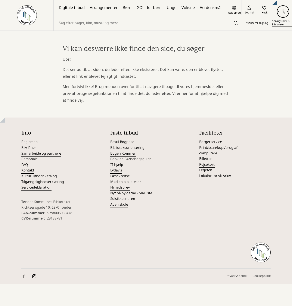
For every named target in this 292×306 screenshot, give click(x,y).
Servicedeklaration (36, 187)
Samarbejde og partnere (41, 153)
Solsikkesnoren (122, 198)
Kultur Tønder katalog (39, 176)
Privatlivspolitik (236, 276)
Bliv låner (28, 147)
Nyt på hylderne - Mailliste (131, 193)
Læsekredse (120, 176)
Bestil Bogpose (122, 142)
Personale (29, 159)
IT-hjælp (116, 164)
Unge (171, 7)
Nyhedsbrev (120, 187)
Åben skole (119, 204)
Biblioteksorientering (127, 147)
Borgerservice (210, 142)
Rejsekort (207, 164)
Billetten (205, 158)
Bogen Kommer (123, 153)
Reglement (30, 142)
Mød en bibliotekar (125, 181)
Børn (127, 7)
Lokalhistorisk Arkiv (215, 176)
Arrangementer (104, 7)
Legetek (205, 170)
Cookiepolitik (261, 276)
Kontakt (27, 170)
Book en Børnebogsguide (131, 159)
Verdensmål (210, 7)
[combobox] (148, 23)
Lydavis (116, 170)
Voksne (188, 7)
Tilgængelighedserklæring (42, 181)
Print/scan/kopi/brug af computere (218, 150)
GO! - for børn (149, 7)
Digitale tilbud (72, 7)
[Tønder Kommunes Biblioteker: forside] (26, 15)
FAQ (24, 164)
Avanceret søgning (257, 23)
